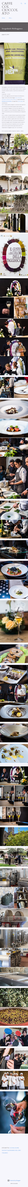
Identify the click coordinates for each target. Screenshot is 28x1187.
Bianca (15, 99)
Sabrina (11, 99)
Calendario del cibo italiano (7, 101)
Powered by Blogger (14, 1180)
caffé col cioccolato (10, 8)
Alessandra (20, 97)
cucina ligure (14, 1148)
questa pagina (20, 101)
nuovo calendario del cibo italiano (11, 1152)
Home (3, 18)
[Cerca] (21, 3)
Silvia (16, 97)
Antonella (8, 99)
